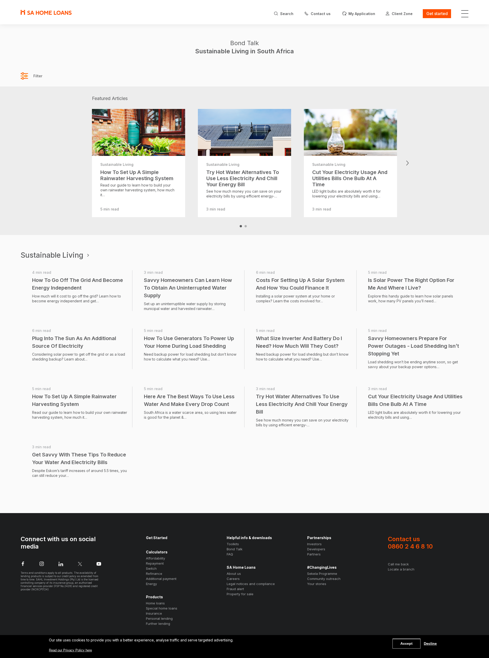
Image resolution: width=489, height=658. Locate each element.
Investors (314, 544)
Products (154, 597)
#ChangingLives (322, 567)
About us (234, 574)
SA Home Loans (241, 567)
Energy (151, 584)
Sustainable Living (52, 255)
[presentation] (81, 163)
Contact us (410, 542)
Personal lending (159, 618)
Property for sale (240, 594)
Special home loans (161, 608)
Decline (430, 643)
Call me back (398, 564)
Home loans (155, 603)
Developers (316, 549)
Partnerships (319, 538)
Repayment (155, 563)
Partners (314, 554)
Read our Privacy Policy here (70, 650)
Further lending (158, 624)
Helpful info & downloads (249, 538)
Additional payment (161, 579)
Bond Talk (234, 549)
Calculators (157, 552)
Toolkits (233, 544)
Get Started (156, 538)
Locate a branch (401, 569)
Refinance (154, 574)
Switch (151, 568)
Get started (437, 13)
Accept (406, 643)
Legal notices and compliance (251, 584)
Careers (233, 579)
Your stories (316, 584)
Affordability (155, 558)
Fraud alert (235, 589)
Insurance (154, 613)
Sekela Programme (322, 574)
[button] (241, 226)
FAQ (230, 554)
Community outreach (324, 579)
